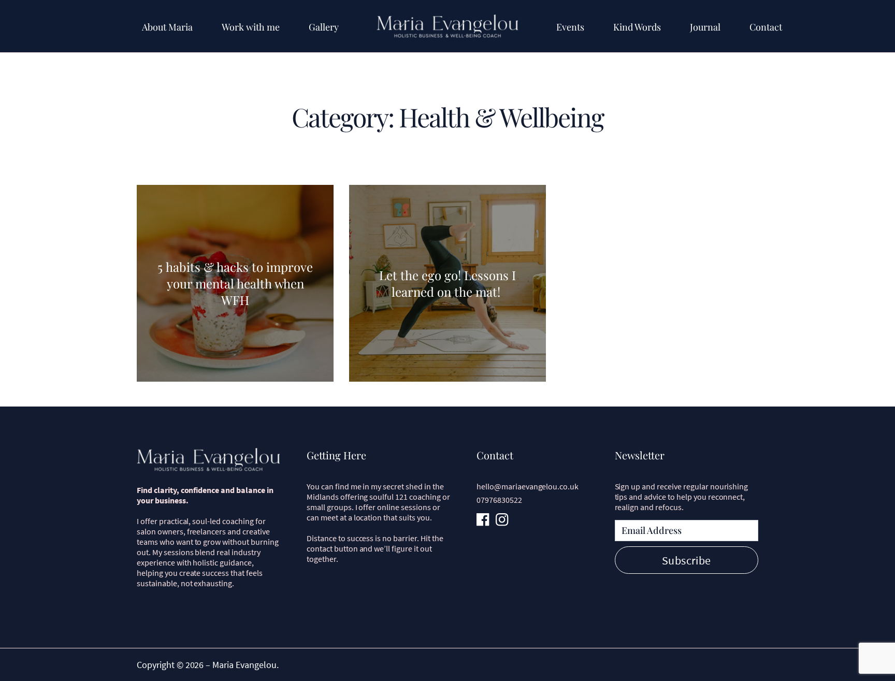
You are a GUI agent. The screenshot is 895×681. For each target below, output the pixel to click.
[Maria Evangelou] (447, 26)
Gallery (324, 27)
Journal (705, 27)
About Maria (167, 27)
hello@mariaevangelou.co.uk (528, 486)
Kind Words (637, 27)
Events (570, 27)
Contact (765, 27)
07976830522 (499, 500)
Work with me (251, 27)
